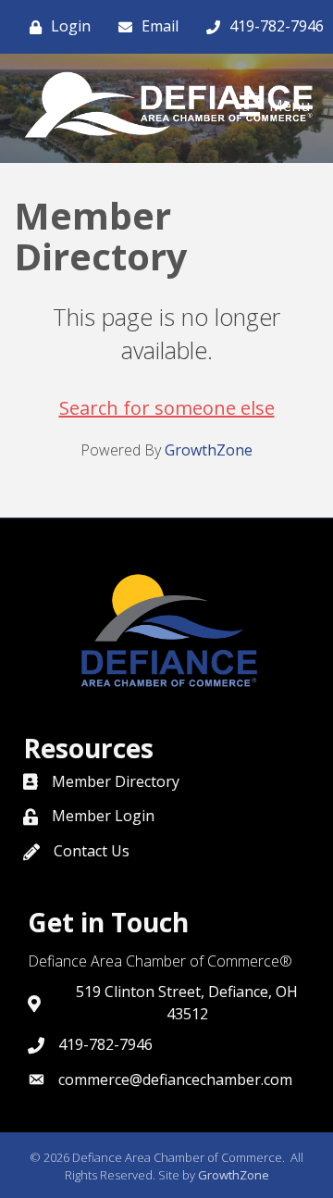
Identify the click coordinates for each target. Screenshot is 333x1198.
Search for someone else (167, 407)
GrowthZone (209, 450)
